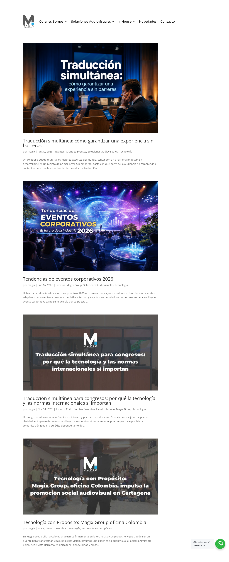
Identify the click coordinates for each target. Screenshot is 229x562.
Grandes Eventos (76, 151)
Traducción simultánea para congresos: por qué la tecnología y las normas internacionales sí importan (89, 400)
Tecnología (125, 151)
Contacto (167, 21)
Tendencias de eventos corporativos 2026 (68, 279)
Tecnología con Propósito (96, 528)
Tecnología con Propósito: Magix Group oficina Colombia (84, 522)
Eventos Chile (64, 409)
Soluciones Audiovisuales (91, 21)
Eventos (60, 151)
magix (31, 151)
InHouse (124, 21)
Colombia (60, 528)
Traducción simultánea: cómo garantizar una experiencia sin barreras (88, 143)
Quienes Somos (51, 21)
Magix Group (74, 285)
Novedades (148, 21)
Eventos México (105, 409)
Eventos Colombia (84, 409)
